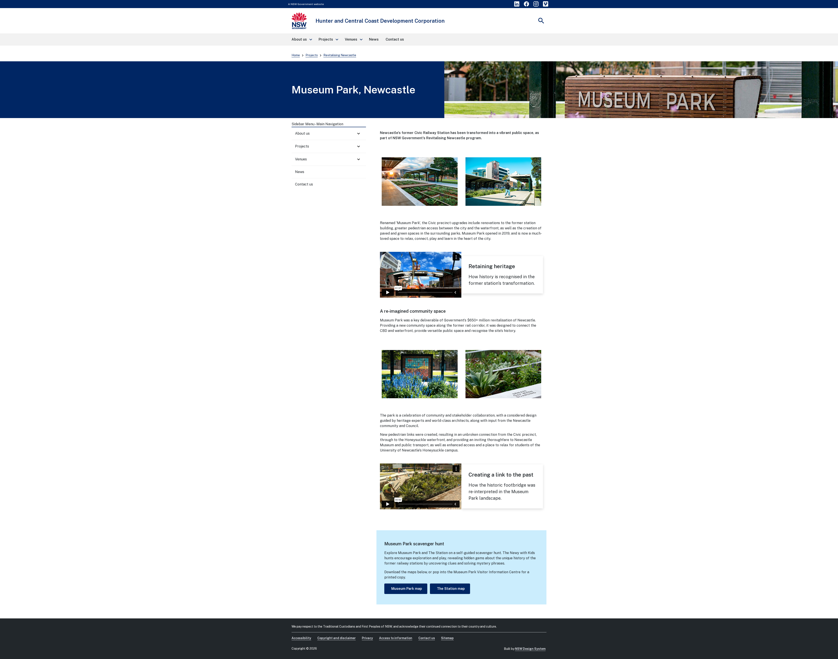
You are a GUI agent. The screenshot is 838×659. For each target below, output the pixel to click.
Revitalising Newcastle (339, 55)
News (299, 172)
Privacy (367, 638)
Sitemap (447, 638)
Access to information (395, 638)
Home (296, 55)
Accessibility (301, 638)
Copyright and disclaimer (336, 638)
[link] (516, 4)
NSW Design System (530, 648)
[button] (301, 39)
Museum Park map (406, 589)
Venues (301, 159)
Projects (312, 55)
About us (302, 133)
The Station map (451, 589)
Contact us (304, 184)
